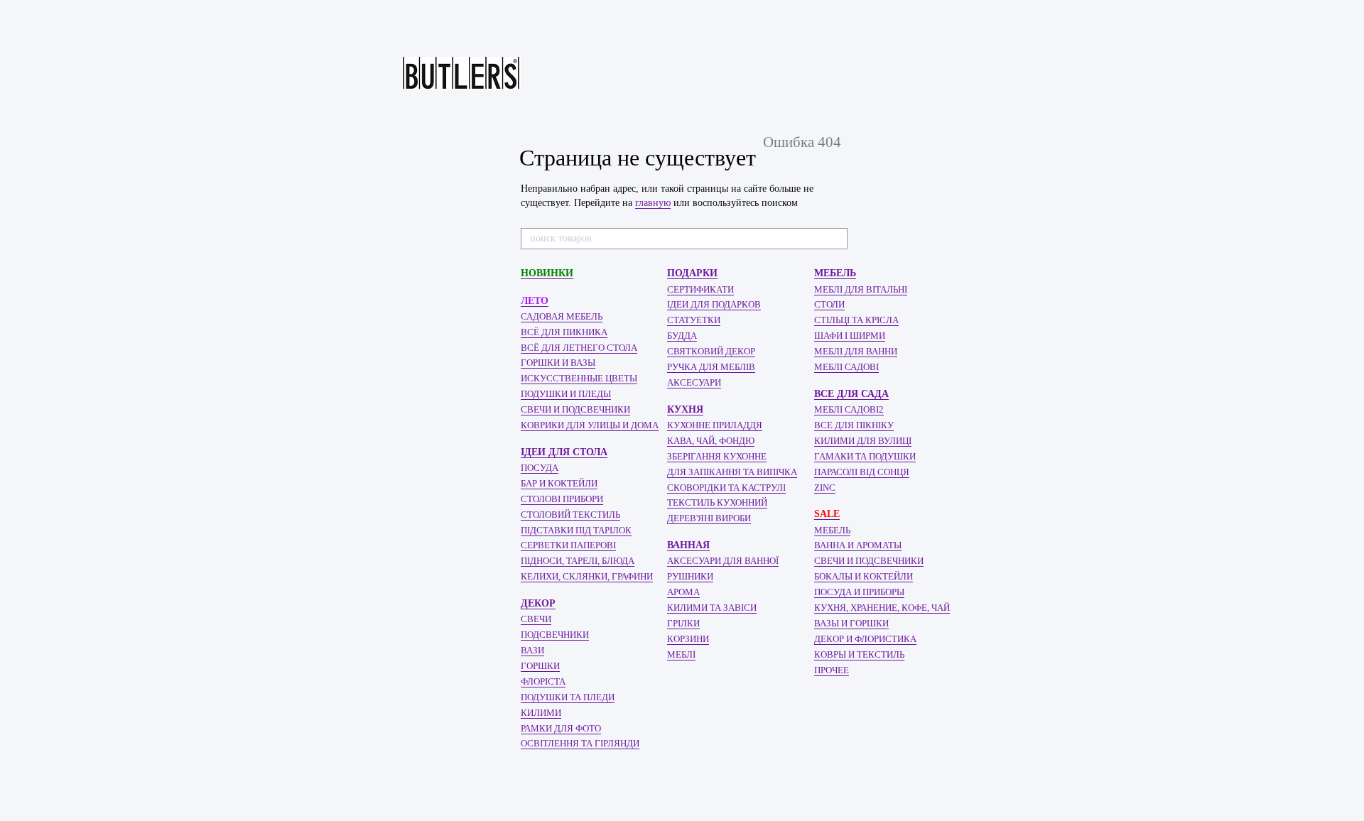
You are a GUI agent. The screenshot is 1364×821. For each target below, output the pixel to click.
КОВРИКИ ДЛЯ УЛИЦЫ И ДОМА (590, 425)
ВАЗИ (532, 650)
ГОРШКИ (540, 665)
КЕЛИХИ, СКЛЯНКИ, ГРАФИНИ (587, 576)
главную (653, 202)
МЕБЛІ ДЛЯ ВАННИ (855, 351)
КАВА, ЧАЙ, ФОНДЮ (710, 440)
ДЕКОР (538, 603)
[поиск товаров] (836, 238)
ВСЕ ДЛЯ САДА (851, 393)
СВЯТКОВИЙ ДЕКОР (711, 351)
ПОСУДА (539, 467)
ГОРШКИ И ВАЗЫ (558, 362)
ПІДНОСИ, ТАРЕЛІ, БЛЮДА (577, 560)
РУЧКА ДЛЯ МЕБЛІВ (711, 366)
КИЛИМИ (541, 712)
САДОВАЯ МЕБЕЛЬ (561, 316)
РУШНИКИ (690, 576)
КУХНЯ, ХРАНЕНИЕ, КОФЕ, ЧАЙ (882, 607)
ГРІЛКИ (683, 623)
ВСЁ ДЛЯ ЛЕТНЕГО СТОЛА (579, 347)
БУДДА (682, 335)
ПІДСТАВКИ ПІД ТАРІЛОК (576, 530)
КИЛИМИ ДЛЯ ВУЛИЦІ (862, 440)
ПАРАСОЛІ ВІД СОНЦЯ (861, 472)
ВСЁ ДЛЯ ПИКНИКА (564, 332)
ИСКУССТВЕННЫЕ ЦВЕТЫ (579, 378)
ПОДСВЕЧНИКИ (555, 634)
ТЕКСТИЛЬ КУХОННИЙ (717, 502)
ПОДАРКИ (692, 273)
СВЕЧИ (536, 619)
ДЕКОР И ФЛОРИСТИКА (865, 639)
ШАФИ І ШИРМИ (849, 335)
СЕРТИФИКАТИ (700, 289)
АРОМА (683, 592)
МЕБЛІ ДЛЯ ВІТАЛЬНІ (860, 289)
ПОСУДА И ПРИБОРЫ (859, 592)
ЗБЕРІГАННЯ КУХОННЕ (717, 456)
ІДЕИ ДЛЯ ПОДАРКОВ (714, 304)
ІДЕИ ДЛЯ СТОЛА (564, 452)
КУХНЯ (685, 409)
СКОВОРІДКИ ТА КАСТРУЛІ (726, 487)
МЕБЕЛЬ (835, 273)
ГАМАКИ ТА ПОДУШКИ (865, 456)
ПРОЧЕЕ (831, 670)
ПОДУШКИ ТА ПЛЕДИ (568, 697)
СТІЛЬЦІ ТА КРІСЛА (856, 320)
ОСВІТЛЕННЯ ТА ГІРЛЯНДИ (580, 743)
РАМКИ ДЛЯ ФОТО (561, 728)
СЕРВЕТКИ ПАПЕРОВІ (568, 545)
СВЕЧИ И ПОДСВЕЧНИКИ (575, 409)
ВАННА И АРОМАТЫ (858, 545)
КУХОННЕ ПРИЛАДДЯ (714, 425)
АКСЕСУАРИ (694, 382)
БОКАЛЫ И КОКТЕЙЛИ (863, 576)
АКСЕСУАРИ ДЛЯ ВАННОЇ (723, 560)
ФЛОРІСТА (543, 681)
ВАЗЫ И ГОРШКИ (851, 623)
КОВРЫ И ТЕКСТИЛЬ (859, 654)
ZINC (824, 487)
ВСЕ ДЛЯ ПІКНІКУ (854, 425)
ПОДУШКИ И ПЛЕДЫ (566, 393)
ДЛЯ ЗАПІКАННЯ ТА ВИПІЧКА (732, 472)
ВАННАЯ (688, 545)
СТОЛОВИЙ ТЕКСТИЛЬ (570, 514)
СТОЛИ (829, 304)
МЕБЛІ (681, 654)
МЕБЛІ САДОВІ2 (849, 409)
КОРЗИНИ (688, 639)
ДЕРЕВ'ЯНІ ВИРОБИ (709, 518)
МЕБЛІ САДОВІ (846, 366)
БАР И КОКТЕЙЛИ (559, 483)
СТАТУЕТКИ (693, 320)
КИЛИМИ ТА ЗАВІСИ (712, 607)
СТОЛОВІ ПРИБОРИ (562, 499)
